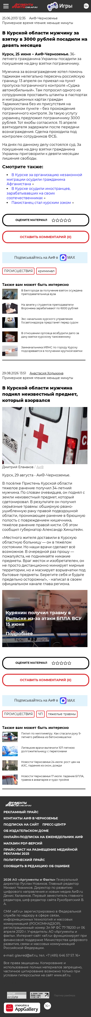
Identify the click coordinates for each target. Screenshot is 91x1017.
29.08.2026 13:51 (14, 373)
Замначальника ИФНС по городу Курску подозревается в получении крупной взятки (51, 349)
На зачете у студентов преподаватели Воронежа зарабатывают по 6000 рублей (49, 306)
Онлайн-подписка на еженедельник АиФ (43, 837)
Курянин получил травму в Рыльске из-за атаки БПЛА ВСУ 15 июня (44, 618)
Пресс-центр (54, 824)
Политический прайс (24, 860)
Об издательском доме (26, 831)
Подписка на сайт (21, 824)
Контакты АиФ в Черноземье (31, 818)
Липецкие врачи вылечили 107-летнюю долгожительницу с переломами (48, 749)
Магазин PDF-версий (23, 843)
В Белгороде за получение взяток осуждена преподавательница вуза (51, 292)
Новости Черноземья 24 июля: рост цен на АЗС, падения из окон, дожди (50, 763)
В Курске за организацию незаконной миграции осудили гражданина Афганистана (44, 179)
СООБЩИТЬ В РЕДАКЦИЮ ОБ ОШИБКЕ (37, 866)
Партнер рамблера (64, 995)
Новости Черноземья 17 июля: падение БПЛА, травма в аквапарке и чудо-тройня (52, 777)
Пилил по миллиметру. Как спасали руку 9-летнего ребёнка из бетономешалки (51, 735)
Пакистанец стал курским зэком (41, 203)
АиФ (40, 467)
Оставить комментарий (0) (45, 237)
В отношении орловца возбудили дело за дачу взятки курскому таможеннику (50, 334)
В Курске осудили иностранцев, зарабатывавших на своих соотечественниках (38, 193)
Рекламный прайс (21, 812)
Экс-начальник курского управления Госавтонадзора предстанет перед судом (49, 320)
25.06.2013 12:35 (14, 18)
